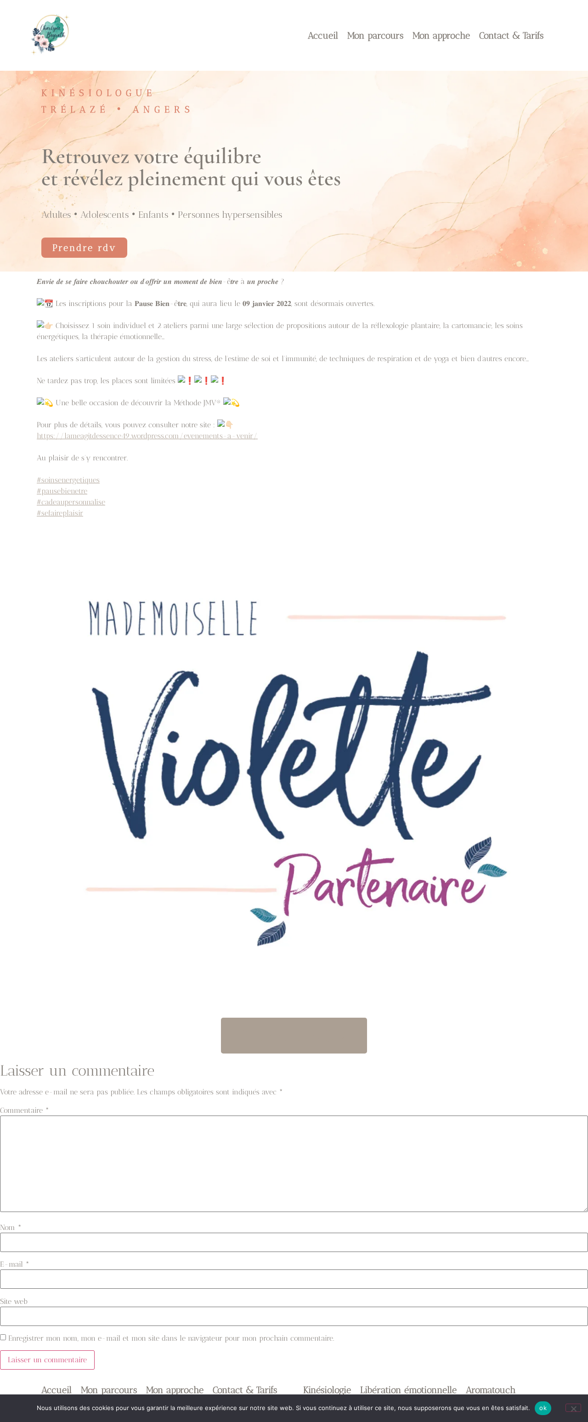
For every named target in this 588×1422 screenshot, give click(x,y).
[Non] (573, 1408)
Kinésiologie (327, 1389)
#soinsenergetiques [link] (68, 480)
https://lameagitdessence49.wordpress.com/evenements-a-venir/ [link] (147, 435)
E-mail (14, 1264)
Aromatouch (491, 1389)
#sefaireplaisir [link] (60, 513)
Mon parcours (375, 35)
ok (543, 1407)
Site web (14, 1301)
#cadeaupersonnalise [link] (71, 502)
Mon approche (441, 35)
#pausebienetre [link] (62, 491)
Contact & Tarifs (511, 35)
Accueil (323, 35)
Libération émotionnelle (408, 1389)
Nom (11, 1227)
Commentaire (24, 1110)
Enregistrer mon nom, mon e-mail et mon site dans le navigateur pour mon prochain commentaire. (171, 1338)
